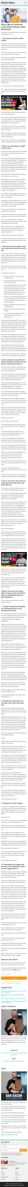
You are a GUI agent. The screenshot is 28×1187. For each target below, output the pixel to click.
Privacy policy (18, 983)
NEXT (14, 1059)
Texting (3, 1174)
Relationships (4, 1177)
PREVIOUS (14, 1050)
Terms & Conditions (14, 1183)
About (16, 1172)
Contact (17, 1179)
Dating (2, 1172)
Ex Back (3, 1179)
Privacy (7, 1183)
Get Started (23, 1150)
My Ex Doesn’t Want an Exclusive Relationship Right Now (14, 1054)
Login (16, 1177)
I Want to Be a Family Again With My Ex (14, 1061)
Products (17, 1174)
